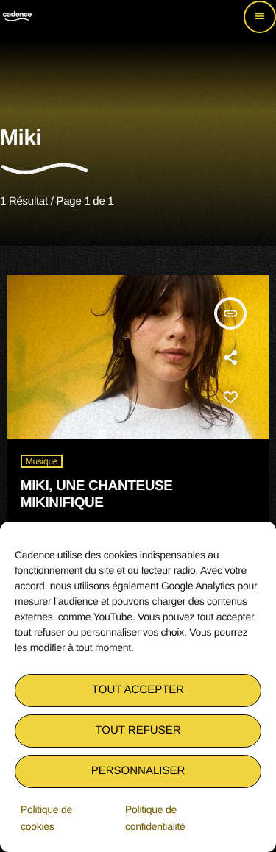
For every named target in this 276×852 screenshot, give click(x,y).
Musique (41, 461)
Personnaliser (138, 770)
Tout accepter (138, 690)
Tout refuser (137, 730)
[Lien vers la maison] (17, 17)
